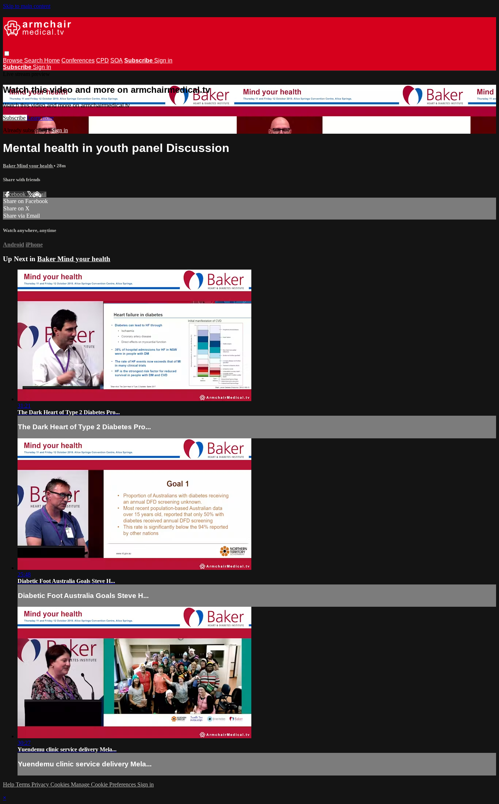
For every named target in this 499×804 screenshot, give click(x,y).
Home (52, 60)
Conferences (78, 60)
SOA (116, 60)
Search (34, 60)
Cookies (60, 784)
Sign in (163, 60)
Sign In (42, 67)
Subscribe (15, 118)
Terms (23, 784)
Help (9, 784)
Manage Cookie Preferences (104, 784)
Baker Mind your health (28, 165)
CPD (102, 60)
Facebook (15, 194)
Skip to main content (26, 6)
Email (39, 194)
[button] (6, 53)
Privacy (40, 784)
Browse (13, 60)
